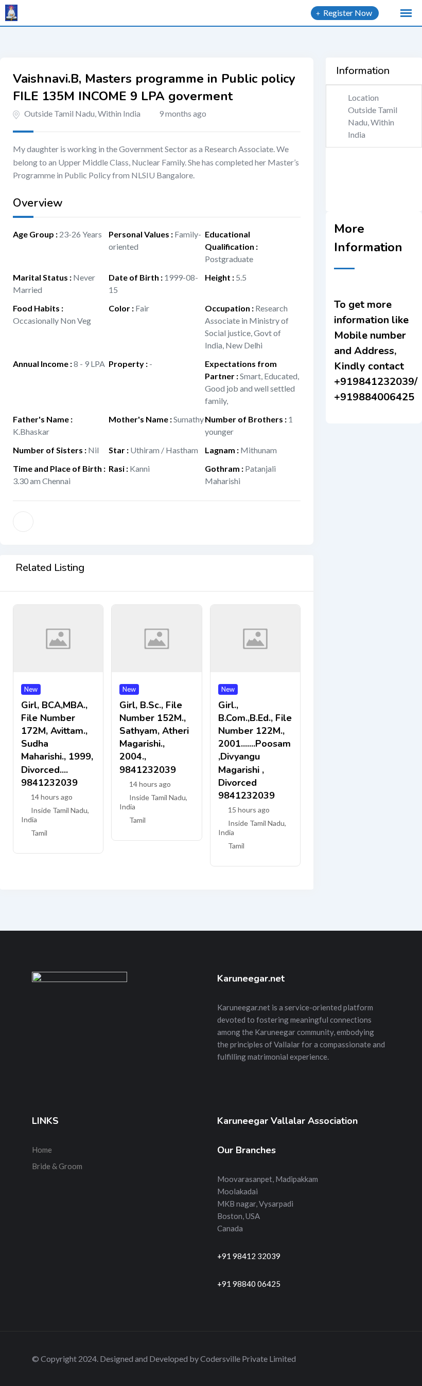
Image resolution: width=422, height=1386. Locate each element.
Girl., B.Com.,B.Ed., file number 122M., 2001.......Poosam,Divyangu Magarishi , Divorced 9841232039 (255, 750)
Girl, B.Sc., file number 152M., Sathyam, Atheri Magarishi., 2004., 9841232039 (154, 737)
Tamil (39, 832)
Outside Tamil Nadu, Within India (82, 113)
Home (42, 1149)
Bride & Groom (57, 1166)
